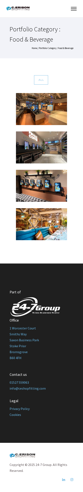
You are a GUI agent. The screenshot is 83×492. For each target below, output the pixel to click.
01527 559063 (19, 382)
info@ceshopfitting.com (28, 388)
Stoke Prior (18, 346)
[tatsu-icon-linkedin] (64, 479)
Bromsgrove (19, 352)
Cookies (15, 415)
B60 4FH (15, 358)
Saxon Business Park (24, 340)
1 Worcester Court (23, 328)
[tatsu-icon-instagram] (71, 479)
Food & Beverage (65, 48)
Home (34, 48)
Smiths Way (18, 334)
